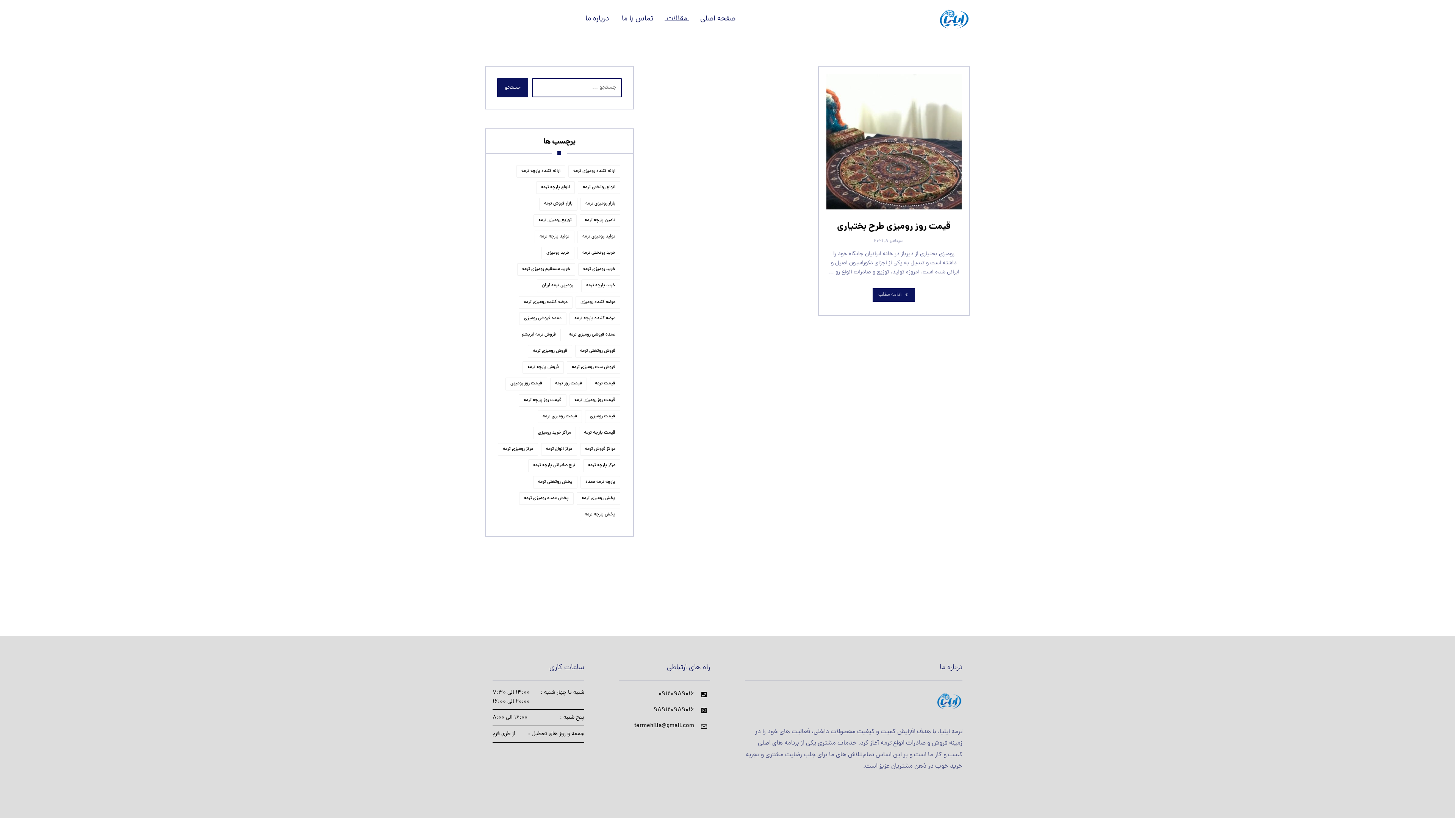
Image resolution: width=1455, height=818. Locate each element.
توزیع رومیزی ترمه (555, 220)
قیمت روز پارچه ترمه (543, 400)
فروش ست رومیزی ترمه (593, 367)
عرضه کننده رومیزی (597, 302)
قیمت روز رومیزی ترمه (594, 400)
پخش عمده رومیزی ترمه (546, 498)
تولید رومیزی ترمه (598, 236)
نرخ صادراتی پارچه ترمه (554, 465)
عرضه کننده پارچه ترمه (594, 318)
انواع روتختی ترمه (599, 187)
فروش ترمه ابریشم (539, 334)
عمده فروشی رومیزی (543, 318)
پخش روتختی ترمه (555, 482)
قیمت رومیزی (602, 416)
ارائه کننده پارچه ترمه (540, 171)
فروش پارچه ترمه (543, 367)
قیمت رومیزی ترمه (560, 416)
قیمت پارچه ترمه (599, 432)
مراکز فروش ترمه (600, 449)
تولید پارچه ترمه (554, 236)
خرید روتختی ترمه (598, 253)
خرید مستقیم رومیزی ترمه (546, 269)
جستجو (513, 88)
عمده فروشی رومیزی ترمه (592, 334)
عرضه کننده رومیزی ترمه (546, 302)
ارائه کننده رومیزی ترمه (594, 171)
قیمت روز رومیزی (526, 383)
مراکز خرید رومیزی (554, 432)
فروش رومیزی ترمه (550, 351)
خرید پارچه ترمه (600, 285)
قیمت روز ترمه (568, 383)
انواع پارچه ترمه (555, 187)
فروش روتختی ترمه (597, 351)
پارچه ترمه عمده (600, 482)
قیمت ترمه (605, 383)
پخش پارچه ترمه (600, 514)
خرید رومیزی (557, 253)
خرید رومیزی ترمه (599, 269)
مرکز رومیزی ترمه (518, 449)
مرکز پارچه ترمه (601, 465)
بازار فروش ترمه (558, 203)
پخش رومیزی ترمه (598, 498)
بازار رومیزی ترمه (600, 203)
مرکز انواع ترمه (559, 449)
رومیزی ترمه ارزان (557, 285)
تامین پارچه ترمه (600, 220)
